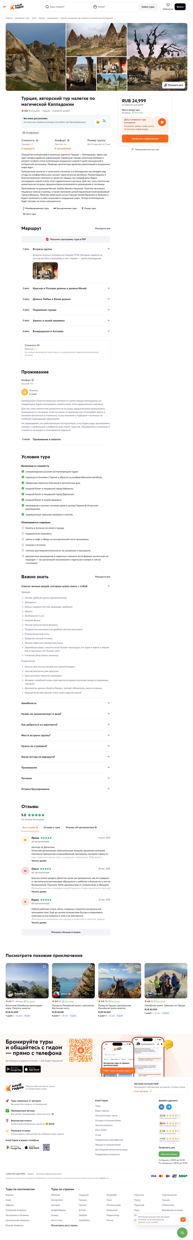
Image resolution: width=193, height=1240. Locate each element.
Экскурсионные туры (67, 208)
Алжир (54, 1215)
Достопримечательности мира (111, 1149)
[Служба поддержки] (182, 1233)
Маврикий (112, 1210)
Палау (137, 1199)
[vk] (161, 1107)
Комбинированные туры (37, 208)
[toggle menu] (4, 6)
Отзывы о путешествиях (108, 1120)
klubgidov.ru (103, 1178)
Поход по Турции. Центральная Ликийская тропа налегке (114, 1007)
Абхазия (55, 1194)
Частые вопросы (103, 1125)
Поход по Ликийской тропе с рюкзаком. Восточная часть (73, 1007)
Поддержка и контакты (107, 1154)
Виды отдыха (102, 1110)
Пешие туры (90, 208)
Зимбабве (84, 1220)
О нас (98, 1135)
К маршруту (28, 148)
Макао (110, 1220)
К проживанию (63, 148)
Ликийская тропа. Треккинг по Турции (165, 1005)
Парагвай (139, 1205)
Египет (82, 1210)
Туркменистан (169, 1194)
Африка (10, 1205)
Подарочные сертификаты (109, 1139)
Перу (137, 1210)
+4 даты (165, 1013)
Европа (9, 1194)
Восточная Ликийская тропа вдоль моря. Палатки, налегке (24, 1007)
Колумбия (112, 1194)
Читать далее (39, 860)
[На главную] (17, 6)
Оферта (31, 1174)
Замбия (83, 1215)
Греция (83, 1199)
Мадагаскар (113, 1215)
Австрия (55, 1205)
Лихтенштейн (114, 1205)
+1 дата (73, 1016)
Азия (8, 1199)
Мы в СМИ (101, 1130)
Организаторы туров (106, 1115)
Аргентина (56, 1220)
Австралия (56, 1199)
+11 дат (27, 1016)
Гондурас (84, 1194)
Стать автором (141, 1091)
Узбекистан (168, 1205)
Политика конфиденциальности (48, 1174)
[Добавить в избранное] (44, 966)
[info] (52, 1114)
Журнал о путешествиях (108, 1144)
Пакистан (139, 1194)
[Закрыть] (108, 249)
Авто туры (31, 214)
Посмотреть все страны (64, 1225)
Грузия (82, 1205)
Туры (97, 1105)
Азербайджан (58, 1210)
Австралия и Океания (17, 1215)
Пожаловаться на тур (147, 149)
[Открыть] (108, 288)
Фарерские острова (172, 1210)
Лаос (109, 1199)
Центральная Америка (18, 1220)
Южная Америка (14, 1225)
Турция (46, 110)
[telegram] (169, 1107)
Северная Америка (16, 1210)
